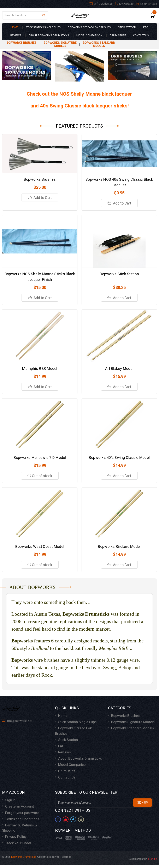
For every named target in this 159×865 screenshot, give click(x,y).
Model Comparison (89, 35)
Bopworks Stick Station (119, 274)
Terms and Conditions (22, 819)
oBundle (152, 859)
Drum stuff (118, 35)
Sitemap (66, 856)
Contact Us (141, 35)
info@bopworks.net (19, 720)
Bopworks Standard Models (99, 44)
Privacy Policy (15, 837)
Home (14, 27)
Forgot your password (22, 813)
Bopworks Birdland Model (119, 546)
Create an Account (19, 806)
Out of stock (42, 476)
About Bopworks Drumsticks (49, 35)
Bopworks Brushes (21, 42)
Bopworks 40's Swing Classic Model (119, 457)
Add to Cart (42, 197)
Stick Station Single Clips (43, 27)
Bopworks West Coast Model (39, 546)
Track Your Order (18, 843)
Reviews (15, 35)
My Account (126, 3)
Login (143, 3)
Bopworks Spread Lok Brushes (89, 27)
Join (154, 3)
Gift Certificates (102, 3)
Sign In (10, 800)
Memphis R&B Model (39, 368)
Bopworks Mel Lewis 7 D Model (40, 457)
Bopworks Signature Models (60, 44)
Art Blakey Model (119, 368)
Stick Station (127, 27)
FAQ (145, 27)
